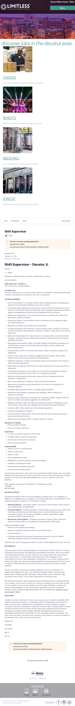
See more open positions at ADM (37, 660)
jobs (6, 221)
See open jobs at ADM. (17, 244)
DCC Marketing (16, 703)
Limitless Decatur (13, 701)
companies (15, 221)
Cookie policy (42, 678)
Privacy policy (33, 678)
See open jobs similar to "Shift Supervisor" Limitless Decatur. (29, 247)
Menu (62, 8)
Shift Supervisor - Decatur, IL (27, 264)
